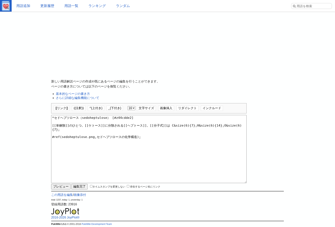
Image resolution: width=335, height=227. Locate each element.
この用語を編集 (62, 194)
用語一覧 (71, 6)
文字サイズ (146, 108)
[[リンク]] (61, 108)
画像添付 (80, 194)
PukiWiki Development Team (97, 224)
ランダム (123, 6)
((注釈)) (79, 108)
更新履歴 (47, 6)
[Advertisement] (167, 42)
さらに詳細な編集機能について (77, 97)
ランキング (97, 6)
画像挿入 (166, 108)
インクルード (212, 108)
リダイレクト (187, 108)
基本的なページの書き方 (73, 93)
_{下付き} (114, 108)
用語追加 (23, 6)
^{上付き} (96, 108)
